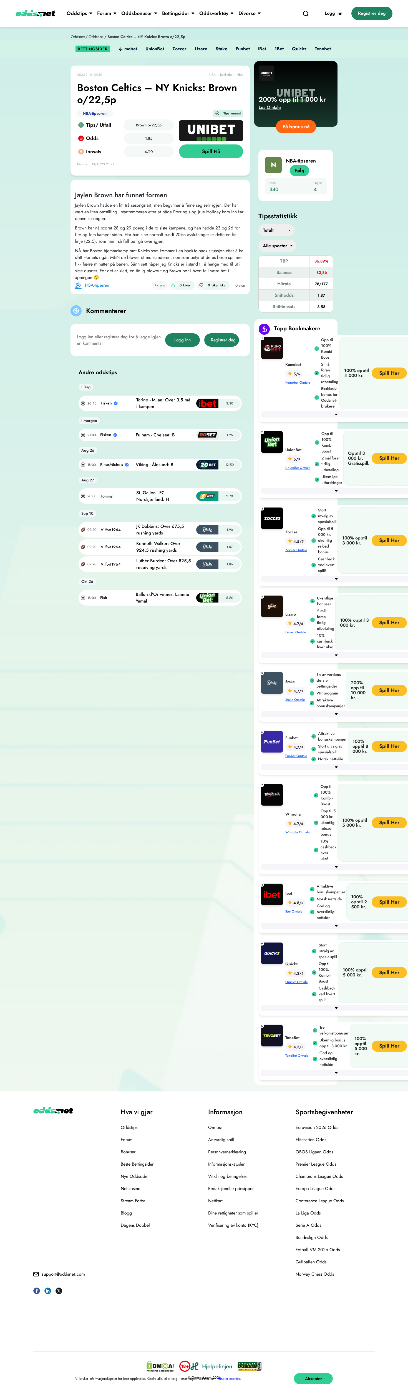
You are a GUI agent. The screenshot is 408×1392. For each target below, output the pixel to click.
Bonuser (128, 1152)
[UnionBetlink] (273, 441)
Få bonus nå (296, 126)
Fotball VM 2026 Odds (318, 1249)
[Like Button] (172, 285)
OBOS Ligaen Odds (314, 1152)
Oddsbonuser (136, 13)
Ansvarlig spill (221, 1139)
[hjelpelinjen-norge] (211, 1366)
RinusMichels (111, 464)
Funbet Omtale (296, 755)
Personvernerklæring (227, 1152)
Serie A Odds (308, 1225)
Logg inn (333, 13)
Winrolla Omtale (297, 832)
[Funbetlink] (273, 741)
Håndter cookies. (229, 1378)
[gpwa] (249, 1366)
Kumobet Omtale (297, 382)
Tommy (107, 496)
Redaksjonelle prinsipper (231, 1188)
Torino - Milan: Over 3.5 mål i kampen (164, 403)
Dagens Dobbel (135, 1225)
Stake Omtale (295, 699)
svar (162, 285)
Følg (299, 170)
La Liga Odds (308, 1213)
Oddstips (77, 13)
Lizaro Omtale (295, 632)
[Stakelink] (273, 682)
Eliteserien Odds (311, 1139)
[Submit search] (305, 13)
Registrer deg (372, 13)
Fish (103, 597)
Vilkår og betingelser (227, 1176)
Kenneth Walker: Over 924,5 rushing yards (158, 546)
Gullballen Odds (311, 1262)
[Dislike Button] (201, 285)
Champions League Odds (319, 1176)
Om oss (215, 1127)
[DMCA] (160, 1366)
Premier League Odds (316, 1164)
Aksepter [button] (313, 1379)
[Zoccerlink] (273, 518)
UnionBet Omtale (297, 467)
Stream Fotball (134, 1201)
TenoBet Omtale (296, 1055)
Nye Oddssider (135, 1176)
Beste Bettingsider (137, 1164)
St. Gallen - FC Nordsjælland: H (152, 496)
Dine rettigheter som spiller (233, 1213)
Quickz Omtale (296, 981)
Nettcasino (130, 1188)
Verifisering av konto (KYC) (233, 1225)
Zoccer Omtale (296, 550)
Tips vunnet (232, 113)
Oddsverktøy (213, 13)
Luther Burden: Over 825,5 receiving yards (163, 564)
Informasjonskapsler (226, 1164)
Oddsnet (78, 36)
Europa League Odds (315, 1188)
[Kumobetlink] (273, 347)
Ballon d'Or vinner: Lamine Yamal (162, 597)
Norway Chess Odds (315, 1274)
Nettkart (215, 1201)
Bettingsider (175, 13)
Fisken (106, 403)
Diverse (247, 13)
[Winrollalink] (273, 794)
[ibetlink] (273, 894)
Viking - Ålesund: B (154, 464)
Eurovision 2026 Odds (317, 1127)
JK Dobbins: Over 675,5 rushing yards (160, 529)
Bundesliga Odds (312, 1237)
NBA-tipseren (95, 113)
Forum (104, 13)
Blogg (126, 1213)
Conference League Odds (320, 1201)
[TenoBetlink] (273, 1035)
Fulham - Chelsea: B (155, 435)
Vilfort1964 (111, 530)
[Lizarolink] (273, 606)
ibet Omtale (293, 911)
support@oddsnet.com (63, 1274)
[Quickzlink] (273, 953)
